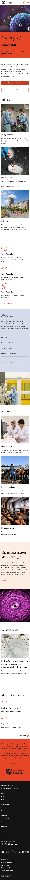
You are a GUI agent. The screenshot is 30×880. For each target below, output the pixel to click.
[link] (15, 124)
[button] (24, 2)
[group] (15, 655)
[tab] (3, 683)
